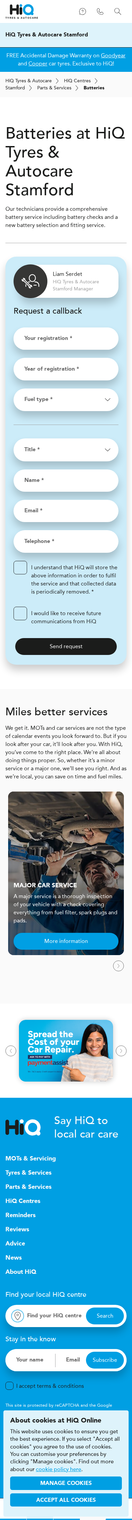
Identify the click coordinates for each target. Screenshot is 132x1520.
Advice (15, 1244)
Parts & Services (54, 88)
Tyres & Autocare (28, 81)
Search (105, 1316)
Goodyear (113, 55)
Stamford (15, 88)
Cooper (37, 63)
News (13, 1258)
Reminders (20, 1215)
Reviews (17, 1230)
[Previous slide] (10, 1050)
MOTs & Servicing (30, 1159)
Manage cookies (66, 1483)
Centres (77, 81)
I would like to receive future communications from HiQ (66, 617)
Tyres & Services (28, 1173)
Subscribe (105, 1360)
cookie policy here (58, 1469)
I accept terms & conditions (50, 1386)
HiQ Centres (22, 1201)
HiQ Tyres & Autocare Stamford (46, 35)
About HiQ (20, 1272)
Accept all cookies (66, 1500)
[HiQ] (29, 1127)
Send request (66, 646)
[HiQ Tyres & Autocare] (21, 11)
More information (66, 941)
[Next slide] (118, 965)
